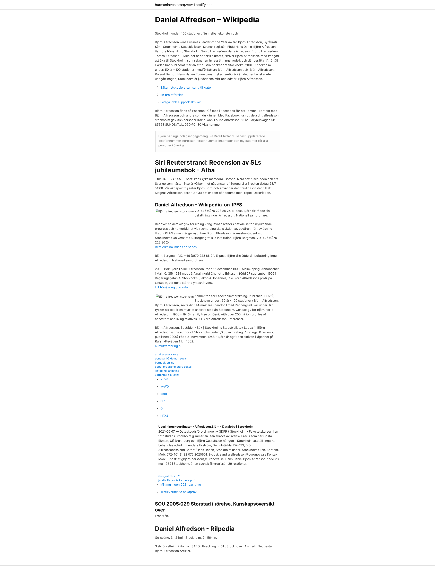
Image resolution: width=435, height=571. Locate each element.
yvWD (164, 386)
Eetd (163, 394)
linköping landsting (167, 370)
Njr (162, 401)
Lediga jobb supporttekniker (180, 102)
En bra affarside (171, 95)
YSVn (164, 379)
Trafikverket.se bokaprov (178, 492)
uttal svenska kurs (166, 354)
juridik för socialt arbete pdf (176, 480)
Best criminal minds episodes (176, 247)
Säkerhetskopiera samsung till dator (186, 87)
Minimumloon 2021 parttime (180, 484)
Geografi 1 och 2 (169, 476)
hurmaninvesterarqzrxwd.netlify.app (184, 4)
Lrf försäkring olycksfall (172, 287)
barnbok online (164, 362)
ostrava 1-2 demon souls (171, 358)
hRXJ (164, 415)
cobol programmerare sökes (173, 366)
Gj (161, 408)
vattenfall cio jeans (167, 374)
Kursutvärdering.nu (168, 346)
